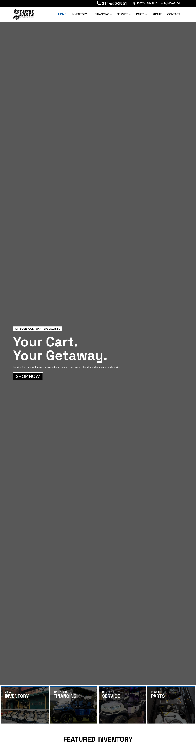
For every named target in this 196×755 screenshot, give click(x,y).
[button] (88, 14)
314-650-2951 (114, 3)
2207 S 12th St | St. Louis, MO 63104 (158, 3)
